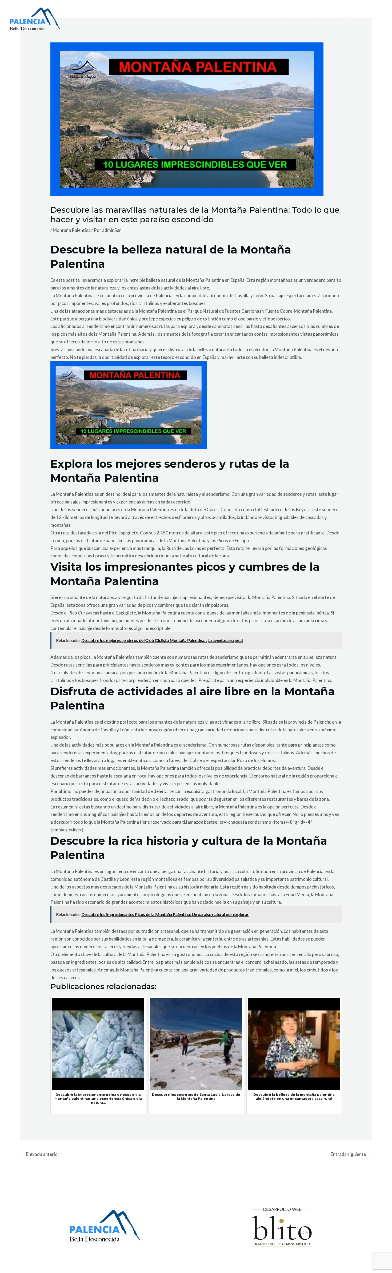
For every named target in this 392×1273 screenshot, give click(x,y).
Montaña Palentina (72, 230)
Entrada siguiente (351, 1154)
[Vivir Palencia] (35, 18)
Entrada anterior (40, 1154)
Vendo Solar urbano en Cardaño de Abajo (322, 18)
